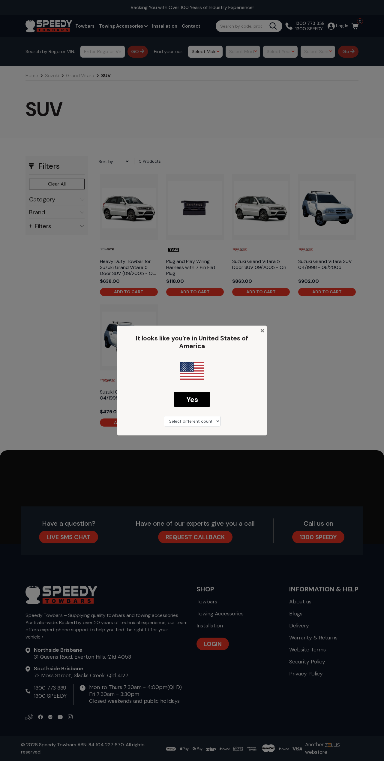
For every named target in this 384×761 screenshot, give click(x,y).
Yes (192, 399)
